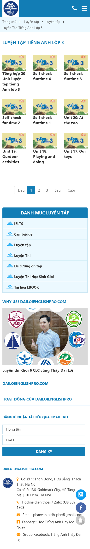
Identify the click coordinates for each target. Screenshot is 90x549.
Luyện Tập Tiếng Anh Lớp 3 (22, 27)
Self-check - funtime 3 (74, 76)
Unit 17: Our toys (75, 154)
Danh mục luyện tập (45, 213)
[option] (45, 341)
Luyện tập (31, 21)
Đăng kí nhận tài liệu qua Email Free (35, 417)
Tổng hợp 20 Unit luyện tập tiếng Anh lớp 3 (13, 81)
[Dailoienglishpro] (34, 8)
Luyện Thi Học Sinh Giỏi (34, 276)
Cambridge (23, 234)
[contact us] (7, 483)
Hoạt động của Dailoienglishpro (37, 398)
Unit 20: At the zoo (73, 120)
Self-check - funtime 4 (43, 76)
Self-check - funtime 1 (43, 120)
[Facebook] (80, 507)
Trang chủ (9, 21)
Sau (57, 190)
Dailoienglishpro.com (22, 468)
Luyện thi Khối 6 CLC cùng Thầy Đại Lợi (37, 370)
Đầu (21, 190)
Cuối (71, 190)
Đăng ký (44, 451)
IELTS (18, 223)
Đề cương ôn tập (28, 266)
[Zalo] (80, 494)
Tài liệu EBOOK (26, 287)
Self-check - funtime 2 (13, 120)
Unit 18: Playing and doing (44, 156)
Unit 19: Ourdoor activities (10, 156)
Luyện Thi (22, 255)
